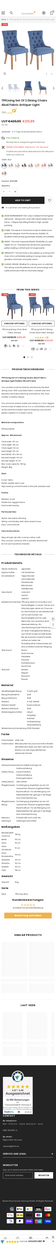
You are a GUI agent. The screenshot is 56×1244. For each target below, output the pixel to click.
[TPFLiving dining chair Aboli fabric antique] (14, 306)
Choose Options (14, 323)
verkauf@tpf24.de (11, 1146)
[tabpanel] (14, 321)
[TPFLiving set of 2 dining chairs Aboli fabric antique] (42, 306)
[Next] (51, 73)
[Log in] (44, 13)
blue (5, 346)
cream (10, 346)
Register (43, 1175)
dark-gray (14, 346)
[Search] (11, 13)
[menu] (3, 13)
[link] (14, 980)
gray (18, 346)
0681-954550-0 (10, 1130)
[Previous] (46, 73)
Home (3, 19)
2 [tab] (28, 357)
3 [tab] (32, 357)
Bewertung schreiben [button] (28, 915)
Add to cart (23, 200)
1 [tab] (24, 357)
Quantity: (5, 185)
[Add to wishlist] (49, 200)
